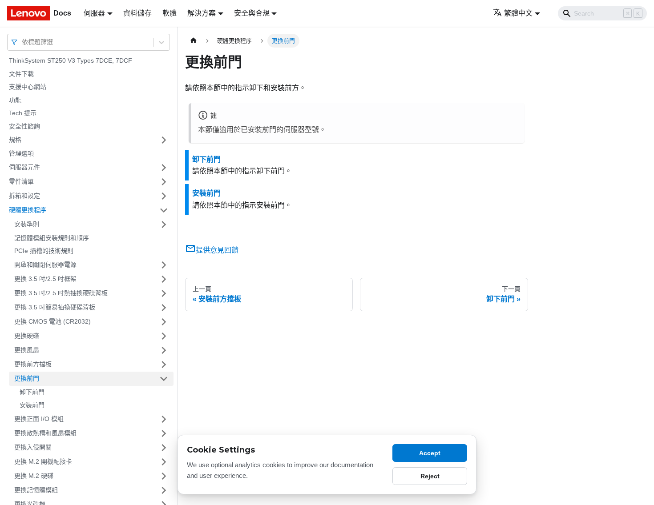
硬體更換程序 (27, 209)
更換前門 (26, 378)
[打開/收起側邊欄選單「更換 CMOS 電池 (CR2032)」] (164, 322)
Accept (429, 453)
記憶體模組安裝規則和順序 (51, 237)
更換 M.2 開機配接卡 (43, 461)
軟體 (169, 13)
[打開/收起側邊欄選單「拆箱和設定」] (164, 196)
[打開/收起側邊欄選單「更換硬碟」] (164, 336)
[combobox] (23, 42)
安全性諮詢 (24, 126)
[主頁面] (193, 41)
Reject (430, 476)
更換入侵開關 (33, 447)
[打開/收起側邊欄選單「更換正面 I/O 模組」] (164, 419)
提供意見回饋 (217, 250)
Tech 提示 (22, 112)
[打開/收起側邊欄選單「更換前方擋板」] (164, 364)
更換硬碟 (26, 335)
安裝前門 (32, 405)
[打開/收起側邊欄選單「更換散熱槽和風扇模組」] (164, 433)
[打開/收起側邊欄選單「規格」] (164, 140)
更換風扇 (26, 349)
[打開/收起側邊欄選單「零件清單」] (164, 182)
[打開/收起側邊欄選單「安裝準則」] (164, 224)
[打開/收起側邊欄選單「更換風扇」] (164, 350)
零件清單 (21, 181)
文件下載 (21, 73)
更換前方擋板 (33, 364)
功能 (15, 100)
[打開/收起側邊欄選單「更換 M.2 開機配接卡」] (164, 462)
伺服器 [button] (94, 13)
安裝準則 (26, 224)
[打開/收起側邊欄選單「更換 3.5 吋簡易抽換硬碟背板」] (164, 308)
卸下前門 (32, 392)
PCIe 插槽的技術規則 (43, 250)
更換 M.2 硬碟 (33, 475)
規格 (15, 139)
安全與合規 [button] (252, 13)
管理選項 (21, 153)
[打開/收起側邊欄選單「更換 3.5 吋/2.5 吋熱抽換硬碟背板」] (164, 293)
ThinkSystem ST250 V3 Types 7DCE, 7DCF (70, 60)
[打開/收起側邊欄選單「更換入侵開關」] (164, 448)
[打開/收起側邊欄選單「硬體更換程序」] (164, 210)
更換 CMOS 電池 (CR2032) (52, 321)
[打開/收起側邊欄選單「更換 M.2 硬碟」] (164, 476)
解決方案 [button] (201, 13)
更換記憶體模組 (36, 489)
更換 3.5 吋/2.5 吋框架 (45, 278)
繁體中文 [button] (518, 13)
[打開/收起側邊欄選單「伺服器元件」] (164, 167)
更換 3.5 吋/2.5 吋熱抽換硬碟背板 (61, 293)
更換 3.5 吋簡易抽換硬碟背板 (54, 307)
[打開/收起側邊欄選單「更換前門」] (164, 379)
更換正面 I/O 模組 (39, 418)
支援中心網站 (27, 86)
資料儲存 (137, 13)
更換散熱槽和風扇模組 (45, 433)
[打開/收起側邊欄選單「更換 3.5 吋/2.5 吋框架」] (164, 279)
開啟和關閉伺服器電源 (45, 264)
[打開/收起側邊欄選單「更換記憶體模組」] (164, 490)
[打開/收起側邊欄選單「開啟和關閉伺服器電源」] (164, 265)
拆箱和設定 (24, 195)
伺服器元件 (24, 167)
